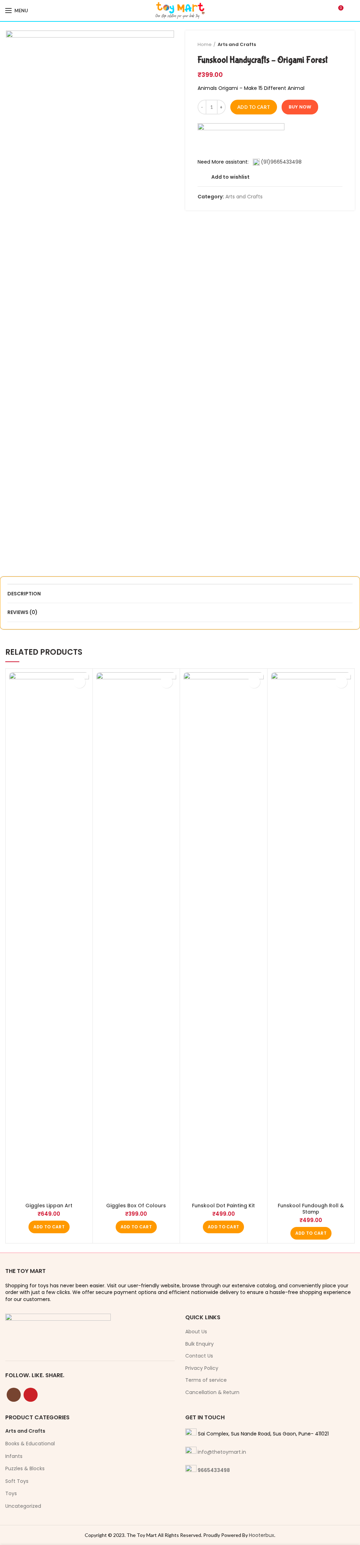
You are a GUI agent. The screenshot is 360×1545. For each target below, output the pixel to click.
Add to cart (253, 107)
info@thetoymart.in (222, 1451)
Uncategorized (23, 1506)
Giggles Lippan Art (48, 1205)
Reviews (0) (22, 612)
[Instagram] (14, 1395)
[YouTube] (31, 1395)
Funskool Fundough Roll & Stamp (311, 1208)
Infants (13, 1456)
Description (24, 593)
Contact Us (199, 1356)
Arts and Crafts (237, 44)
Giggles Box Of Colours (136, 1205)
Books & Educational (30, 1443)
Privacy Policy (201, 1368)
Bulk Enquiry (199, 1344)
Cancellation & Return (212, 1392)
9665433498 (214, 1470)
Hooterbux (261, 1535)
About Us (196, 1331)
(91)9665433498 (281, 161)
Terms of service (206, 1380)
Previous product (324, 44)
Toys (11, 1493)
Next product (338, 44)
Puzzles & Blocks (25, 1468)
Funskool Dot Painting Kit (223, 1205)
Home (205, 44)
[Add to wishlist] (79, 682)
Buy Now (300, 107)
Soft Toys (16, 1481)
